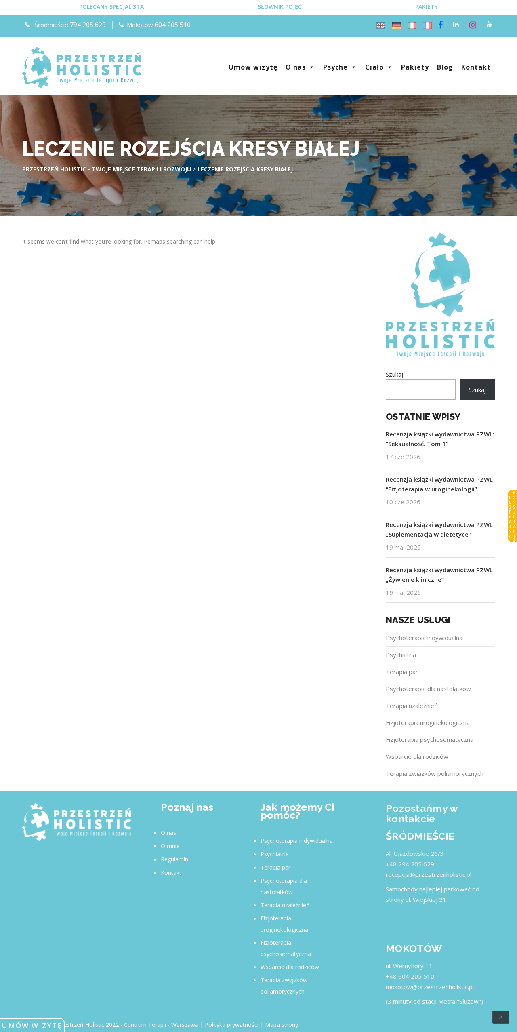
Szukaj (394, 374)
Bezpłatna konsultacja (512, 516)
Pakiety (426, 7)
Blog (445, 67)
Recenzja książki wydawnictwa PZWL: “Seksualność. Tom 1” (440, 439)
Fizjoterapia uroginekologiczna (428, 722)
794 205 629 (88, 24)
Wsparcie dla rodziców (417, 756)
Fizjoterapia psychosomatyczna (429, 739)
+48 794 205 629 (410, 864)
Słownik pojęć (280, 7)
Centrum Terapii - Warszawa (161, 1024)
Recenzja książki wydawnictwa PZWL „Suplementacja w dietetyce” (439, 529)
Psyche (335, 67)
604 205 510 (173, 24)
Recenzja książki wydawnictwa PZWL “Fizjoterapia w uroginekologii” (439, 484)
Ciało (374, 67)
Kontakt (476, 67)
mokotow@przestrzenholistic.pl (430, 987)
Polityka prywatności (231, 1024)
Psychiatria (401, 655)
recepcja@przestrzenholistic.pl (428, 874)
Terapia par (402, 672)
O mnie (170, 846)
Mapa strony (281, 1024)
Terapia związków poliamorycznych (434, 773)
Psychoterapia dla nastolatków (428, 688)
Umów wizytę (32, 1025)
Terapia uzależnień (412, 705)
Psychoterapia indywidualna (424, 638)
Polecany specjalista (111, 7)
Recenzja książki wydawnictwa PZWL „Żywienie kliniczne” (439, 574)
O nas (296, 67)
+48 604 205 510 (410, 976)
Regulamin (174, 859)
